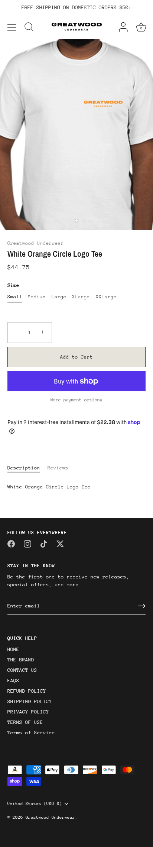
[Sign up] (142, 606)
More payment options (76, 399)
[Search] (29, 28)
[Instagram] (27, 543)
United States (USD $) (34, 803)
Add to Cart (76, 357)
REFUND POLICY (26, 691)
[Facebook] (11, 543)
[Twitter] (60, 543)
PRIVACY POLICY (28, 712)
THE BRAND (20, 659)
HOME (13, 649)
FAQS (13, 680)
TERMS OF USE (25, 722)
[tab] (27, 468)
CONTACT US (22, 670)
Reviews (58, 468)
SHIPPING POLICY (29, 701)
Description (23, 468)
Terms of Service (31, 732)
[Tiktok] (44, 543)
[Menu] (12, 27)
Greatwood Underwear (35, 243)
